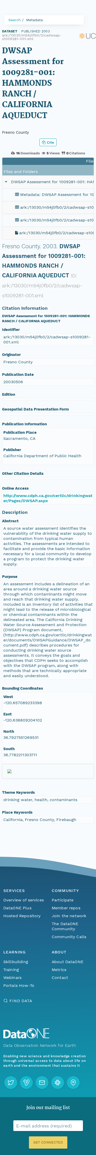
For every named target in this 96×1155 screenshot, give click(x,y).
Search (14, 20)
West (8, 696)
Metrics (59, 969)
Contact (60, 977)
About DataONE (67, 961)
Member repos (66, 907)
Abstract (10, 521)
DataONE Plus (17, 907)
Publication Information (24, 424)
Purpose (9, 576)
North (8, 731)
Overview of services (23, 900)
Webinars (12, 977)
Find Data (20, 1000)
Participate (63, 900)
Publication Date (18, 374)
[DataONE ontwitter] (10, 1082)
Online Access (15, 488)
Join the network (69, 915)
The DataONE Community (65, 926)
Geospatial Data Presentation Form (35, 409)
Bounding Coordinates (22, 688)
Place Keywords (17, 812)
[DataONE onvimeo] (26, 1082)
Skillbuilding (15, 961)
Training (11, 969)
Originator (11, 354)
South (9, 749)
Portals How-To (18, 985)
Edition (8, 394)
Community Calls (69, 936)
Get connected (48, 1142)
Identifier (11, 329)
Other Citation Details (23, 473)
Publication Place (20, 432)
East (7, 714)
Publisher (12, 450)
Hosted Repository (22, 915)
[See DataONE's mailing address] (73, 1082)
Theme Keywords (18, 792)
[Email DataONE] (42, 1082)
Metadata (34, 20)
